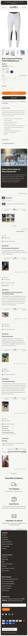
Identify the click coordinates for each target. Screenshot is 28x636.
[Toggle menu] (2, 7)
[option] (14, 29)
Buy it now (14, 97)
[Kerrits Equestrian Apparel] (14, 7)
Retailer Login (5, 590)
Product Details (6, 108)
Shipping (4, 566)
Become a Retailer (6, 588)
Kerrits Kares (5, 539)
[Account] (22, 7)
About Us (4, 535)
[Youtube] (6, 614)
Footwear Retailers (6, 586)
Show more (13, 473)
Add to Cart (14, 93)
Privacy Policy (5, 570)
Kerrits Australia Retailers (8, 583)
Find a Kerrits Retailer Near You (10, 579)
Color (5, 69)
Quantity (4, 86)
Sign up (6, 609)
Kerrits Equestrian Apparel (10, 632)
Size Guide (23, 75)
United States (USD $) (8, 629)
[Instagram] (9, 614)
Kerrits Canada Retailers (8, 581)
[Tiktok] (12, 614)
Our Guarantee (5, 546)
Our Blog (4, 548)
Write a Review (23, 193)
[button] (4, 216)
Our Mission (5, 537)
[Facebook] (2, 614)
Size (3, 75)
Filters (14, 225)
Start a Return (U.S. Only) (8, 568)
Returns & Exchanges (7, 564)
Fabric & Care (5, 139)
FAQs (3, 561)
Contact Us (5, 557)
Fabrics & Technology (7, 544)
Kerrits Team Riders (7, 541)
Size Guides (5, 559)
